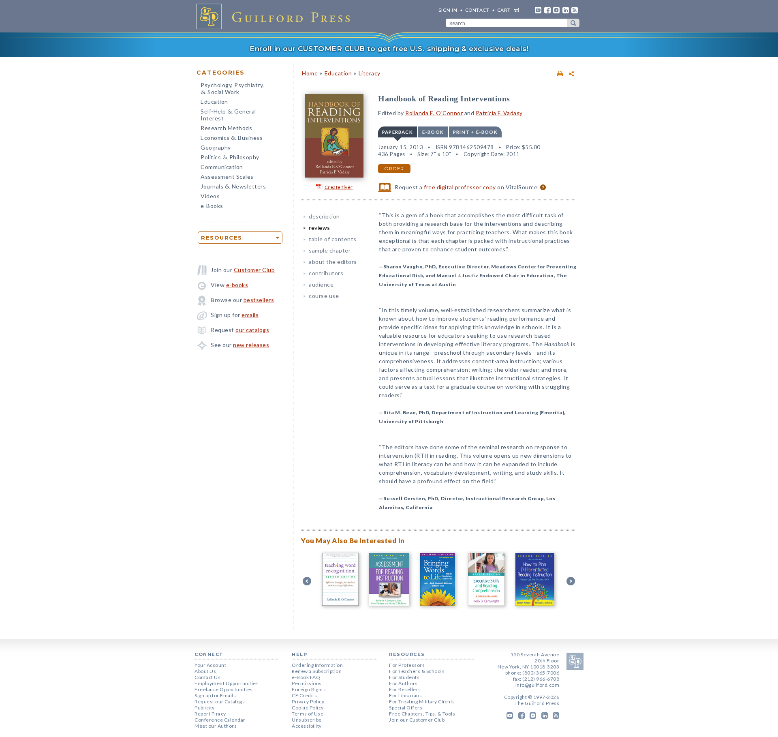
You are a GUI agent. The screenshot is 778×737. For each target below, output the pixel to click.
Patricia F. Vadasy (499, 112)
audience (321, 284)
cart (504, 10)
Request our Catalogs (219, 701)
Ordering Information (317, 665)
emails (250, 314)
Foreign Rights (309, 689)
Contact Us (207, 677)
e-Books (212, 205)
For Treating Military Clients (422, 701)
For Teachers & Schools (417, 671)
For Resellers (405, 689)
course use (324, 295)
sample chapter (330, 250)
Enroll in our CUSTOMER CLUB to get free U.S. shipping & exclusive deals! (389, 49)
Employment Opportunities (226, 683)
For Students (404, 677)
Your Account (210, 665)
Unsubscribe (307, 720)
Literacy (369, 73)
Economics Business (232, 138)
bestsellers (259, 299)
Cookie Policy (308, 708)
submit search (573, 23)
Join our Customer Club (417, 720)
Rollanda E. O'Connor (434, 112)
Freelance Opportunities (223, 689)
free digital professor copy (460, 187)
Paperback (397, 132)
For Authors (403, 683)
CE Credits (304, 695)
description (324, 216)
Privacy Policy (308, 701)
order (394, 168)
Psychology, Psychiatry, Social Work (232, 89)
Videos (210, 196)
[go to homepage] (275, 16)
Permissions (307, 683)
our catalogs (252, 329)
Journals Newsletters (233, 187)
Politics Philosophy (230, 158)
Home (310, 73)
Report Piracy (210, 714)
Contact (477, 10)
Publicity (204, 708)
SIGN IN (447, 10)
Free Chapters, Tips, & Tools (422, 714)
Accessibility (307, 726)
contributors (326, 273)
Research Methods (226, 127)
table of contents (333, 239)
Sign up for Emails (215, 695)
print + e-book (475, 132)
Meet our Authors (215, 726)
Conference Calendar (220, 720)
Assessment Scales (227, 176)
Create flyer (339, 187)
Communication (222, 166)
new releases (251, 344)
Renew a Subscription (317, 671)
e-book (433, 132)
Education (214, 101)
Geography (216, 147)
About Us (205, 671)
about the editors (333, 261)
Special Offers (405, 708)
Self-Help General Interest (228, 115)
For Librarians (405, 695)
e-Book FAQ (306, 677)
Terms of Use (307, 714)
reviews (319, 227)
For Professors (407, 665)
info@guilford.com (537, 685)
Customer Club (254, 269)
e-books (237, 284)
